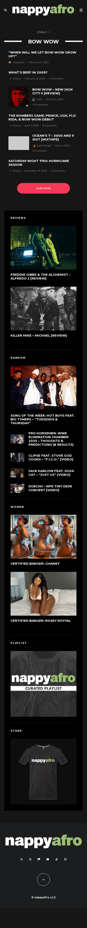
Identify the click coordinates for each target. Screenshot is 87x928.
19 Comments (40, 104)
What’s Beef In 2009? (28, 72)
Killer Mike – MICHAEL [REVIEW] (39, 335)
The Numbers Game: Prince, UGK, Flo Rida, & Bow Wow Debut (42, 117)
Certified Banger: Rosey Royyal (41, 621)
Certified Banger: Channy (35, 564)
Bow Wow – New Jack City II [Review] (52, 91)
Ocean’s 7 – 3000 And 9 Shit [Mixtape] (53, 137)
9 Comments (56, 78)
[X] (21, 859)
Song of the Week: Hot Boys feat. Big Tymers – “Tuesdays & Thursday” (43, 419)
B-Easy (17, 78)
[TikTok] (56, 859)
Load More (43, 188)
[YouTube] (47, 859)
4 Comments (39, 150)
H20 (39, 99)
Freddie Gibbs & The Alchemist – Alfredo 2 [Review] (41, 276)
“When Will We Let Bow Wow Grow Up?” (42, 54)
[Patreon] (38, 859)
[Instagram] (30, 859)
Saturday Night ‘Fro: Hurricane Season (38, 163)
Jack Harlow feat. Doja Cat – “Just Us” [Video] (51, 473)
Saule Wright (44, 145)
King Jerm (18, 62)
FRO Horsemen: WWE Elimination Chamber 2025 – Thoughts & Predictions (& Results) (51, 439)
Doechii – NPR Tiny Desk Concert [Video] (50, 488)
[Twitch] (65, 859)
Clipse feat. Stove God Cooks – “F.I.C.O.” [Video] (51, 457)
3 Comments (49, 125)
